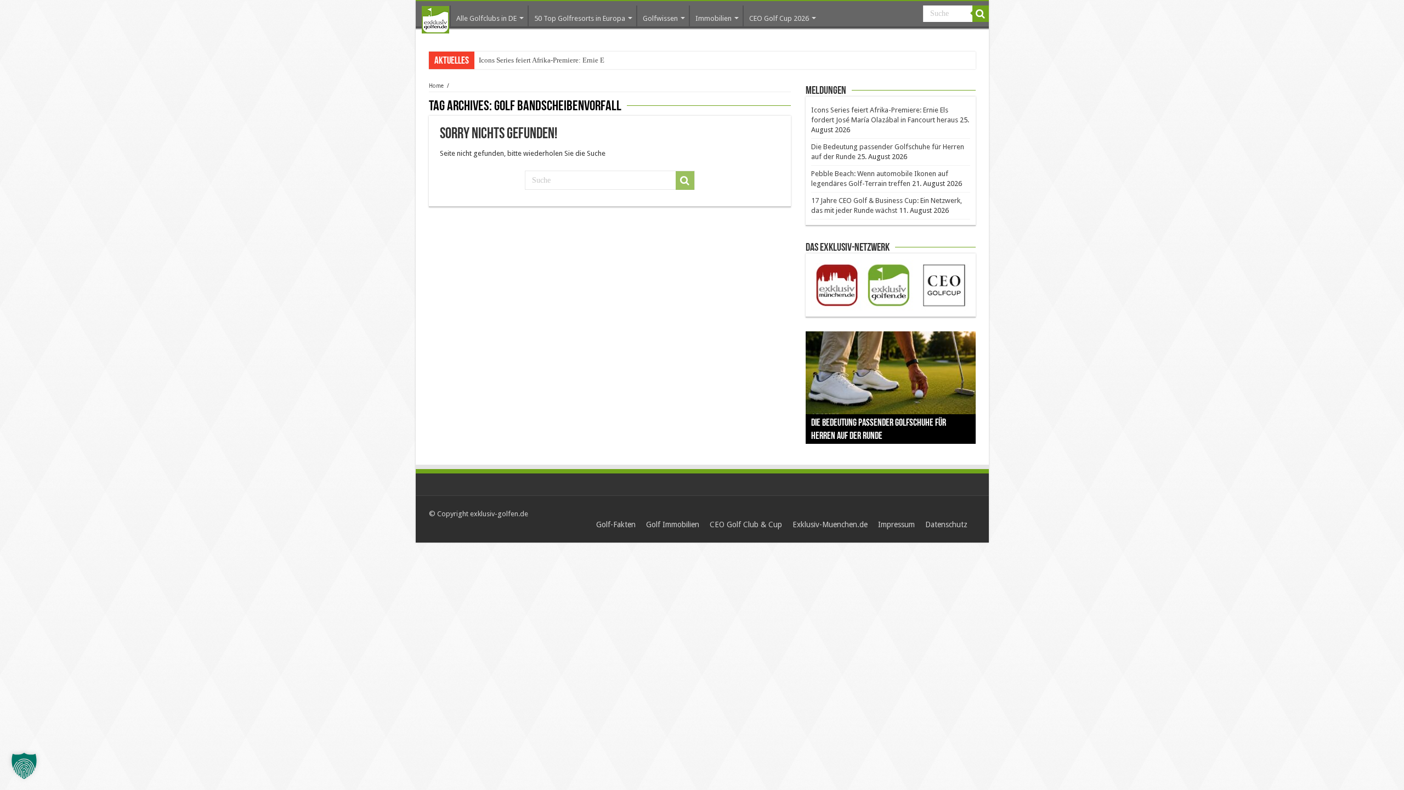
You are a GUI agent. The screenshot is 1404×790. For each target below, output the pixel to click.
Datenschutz (946, 524)
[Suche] (980, 13)
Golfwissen (660, 18)
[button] (24, 766)
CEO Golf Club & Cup (746, 524)
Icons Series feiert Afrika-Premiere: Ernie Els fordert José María (571, 60)
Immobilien (713, 18)
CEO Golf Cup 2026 (779, 18)
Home (436, 86)
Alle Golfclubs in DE (486, 18)
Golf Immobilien (672, 524)
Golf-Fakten (616, 524)
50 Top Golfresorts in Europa (579, 18)
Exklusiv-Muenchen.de (830, 524)
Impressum (896, 524)
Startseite (435, 19)
